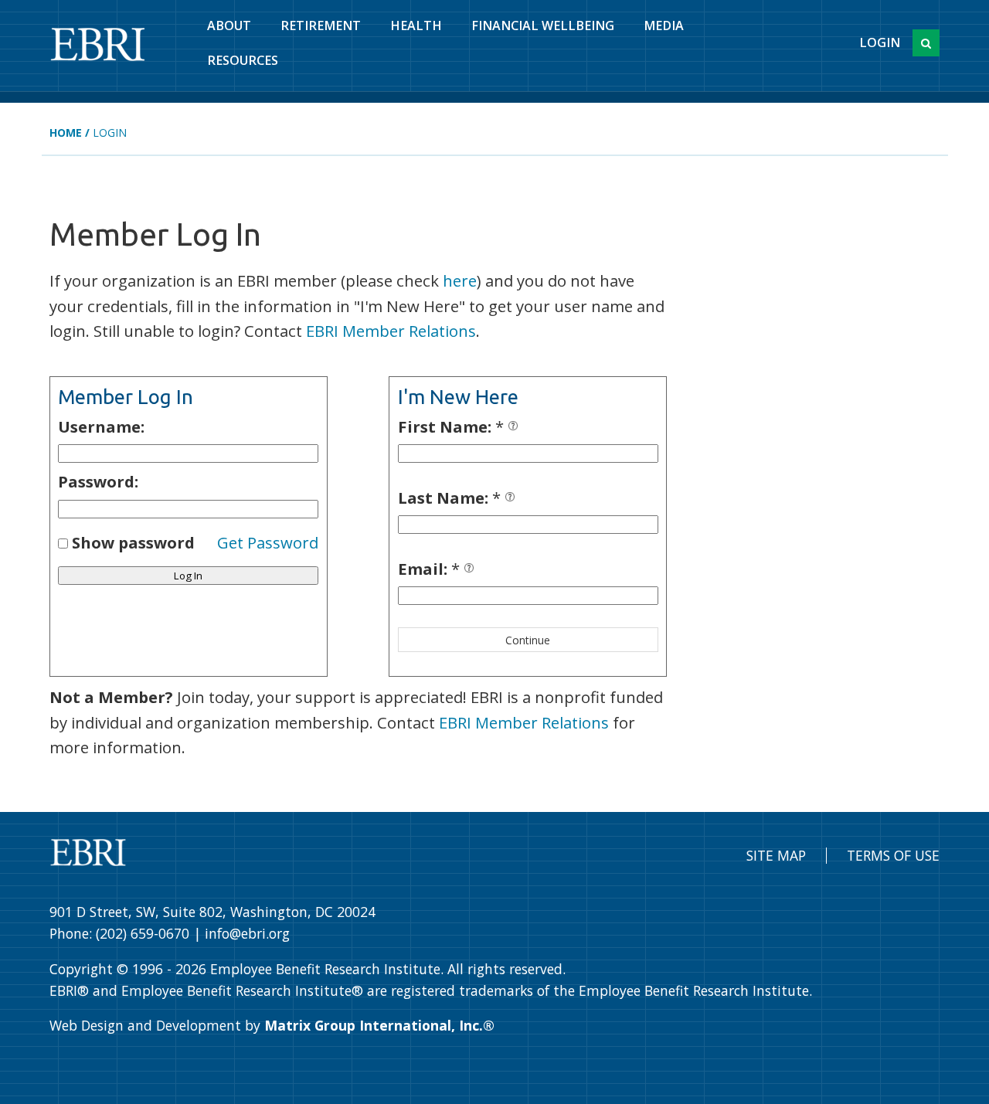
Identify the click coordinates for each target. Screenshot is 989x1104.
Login (879, 42)
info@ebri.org (247, 933)
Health (416, 25)
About (229, 25)
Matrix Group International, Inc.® (379, 1025)
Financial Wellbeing (542, 25)
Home (65, 132)
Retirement (320, 25)
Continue (527, 640)
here (460, 280)
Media (664, 25)
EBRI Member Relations (391, 330)
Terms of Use (893, 855)
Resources (242, 60)
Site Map (776, 855)
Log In (188, 576)
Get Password (267, 542)
